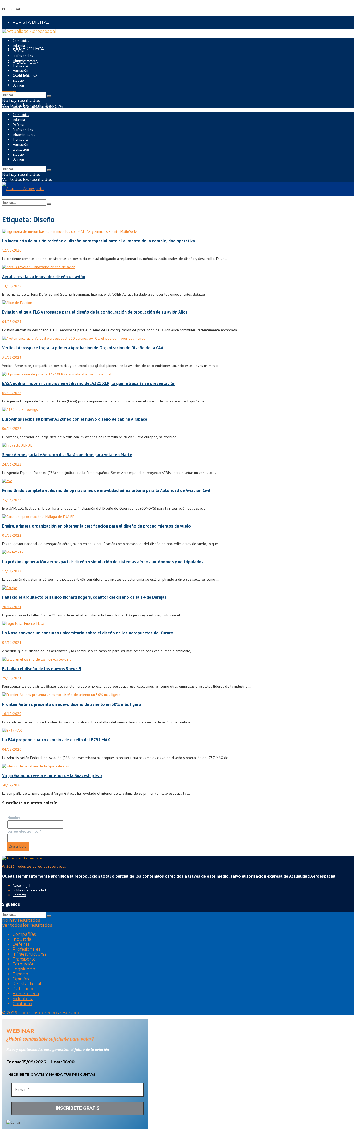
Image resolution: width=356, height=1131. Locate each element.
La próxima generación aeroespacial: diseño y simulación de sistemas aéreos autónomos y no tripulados (103, 562)
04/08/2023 (11, 321)
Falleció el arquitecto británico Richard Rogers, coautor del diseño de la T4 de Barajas (84, 597)
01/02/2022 (11, 535)
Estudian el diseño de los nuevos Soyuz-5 (41, 668)
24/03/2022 (11, 464)
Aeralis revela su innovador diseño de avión (43, 276)
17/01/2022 (11, 571)
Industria (19, 46)
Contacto (19, 894)
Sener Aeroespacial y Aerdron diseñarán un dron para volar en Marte (67, 454)
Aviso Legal (21, 885)
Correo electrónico (24, 831)
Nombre (14, 817)
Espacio (18, 80)
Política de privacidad (29, 890)
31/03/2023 (11, 357)
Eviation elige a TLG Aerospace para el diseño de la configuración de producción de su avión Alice (95, 312)
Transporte (21, 65)
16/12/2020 (11, 713)
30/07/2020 (11, 785)
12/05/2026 (11, 250)
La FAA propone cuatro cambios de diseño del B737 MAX (56, 740)
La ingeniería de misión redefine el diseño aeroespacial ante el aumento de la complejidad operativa (98, 241)
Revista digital (27, 983)
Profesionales (23, 55)
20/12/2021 (11, 606)
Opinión (18, 85)
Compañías (21, 41)
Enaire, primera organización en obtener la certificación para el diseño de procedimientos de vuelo (96, 526)
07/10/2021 (11, 642)
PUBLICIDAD (26, 35)
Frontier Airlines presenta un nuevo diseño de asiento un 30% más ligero (71, 704)
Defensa (19, 50)
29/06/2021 (11, 678)
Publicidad (24, 988)
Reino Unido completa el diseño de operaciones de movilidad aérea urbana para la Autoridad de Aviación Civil (106, 490)
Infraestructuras (24, 60)
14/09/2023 (11, 286)
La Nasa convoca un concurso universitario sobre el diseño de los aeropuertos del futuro (87, 633)
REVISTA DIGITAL (31, 22)
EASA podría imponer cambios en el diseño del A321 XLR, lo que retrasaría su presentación (88, 383)
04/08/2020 (11, 749)
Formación (20, 70)
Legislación (21, 75)
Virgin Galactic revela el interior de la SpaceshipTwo (52, 775)
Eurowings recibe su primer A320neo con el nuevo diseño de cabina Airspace (74, 419)
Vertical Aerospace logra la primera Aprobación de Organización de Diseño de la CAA (82, 348)
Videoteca (23, 998)
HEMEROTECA (28, 48)
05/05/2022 (11, 392)
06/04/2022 (11, 428)
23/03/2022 (11, 500)
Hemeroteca (26, 993)
